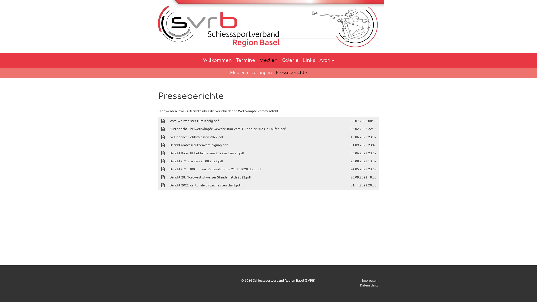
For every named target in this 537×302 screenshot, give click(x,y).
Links (309, 60)
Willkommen (217, 60)
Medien (268, 60)
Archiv (326, 60)
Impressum (370, 280)
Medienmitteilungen (251, 72)
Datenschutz (369, 285)
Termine (245, 60)
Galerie (290, 60)
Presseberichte (291, 72)
